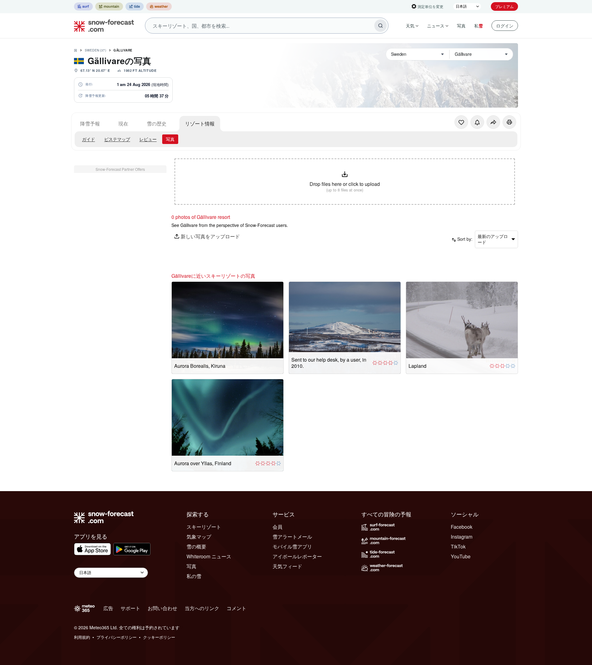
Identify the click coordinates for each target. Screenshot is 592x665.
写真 (461, 26)
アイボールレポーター (297, 556)
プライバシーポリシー (117, 637)
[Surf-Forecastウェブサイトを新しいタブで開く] (83, 6)
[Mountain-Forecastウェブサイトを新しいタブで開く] (109, 6)
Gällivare (123, 50)
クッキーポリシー (159, 637)
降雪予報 (90, 123)
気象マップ (199, 536)
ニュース (435, 26)
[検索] (380, 25)
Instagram (461, 536)
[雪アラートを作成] (477, 122)
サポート (130, 608)
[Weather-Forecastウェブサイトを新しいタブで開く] (159, 6)
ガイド (88, 139)
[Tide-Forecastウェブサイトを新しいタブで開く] (134, 6)
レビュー (148, 139)
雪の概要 (196, 546)
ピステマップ (117, 139)
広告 (108, 608)
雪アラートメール (292, 536)
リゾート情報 (200, 123)
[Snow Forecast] (102, 25)
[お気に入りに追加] (461, 122)
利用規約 (82, 637)
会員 (277, 526)
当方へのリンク (202, 608)
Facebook (461, 526)
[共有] (493, 122)
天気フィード (287, 566)
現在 (123, 123)
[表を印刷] (509, 122)
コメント (236, 608)
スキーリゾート (204, 526)
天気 (410, 26)
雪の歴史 (156, 123)
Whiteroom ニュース (209, 556)
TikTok (458, 546)
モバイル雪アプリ (292, 546)
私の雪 (194, 576)
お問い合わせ (162, 608)
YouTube (461, 556)
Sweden (95, 50)
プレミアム (504, 6)
